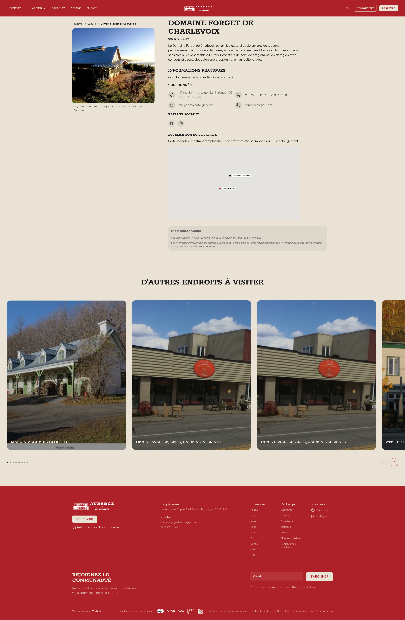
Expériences (58, 8)
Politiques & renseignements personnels (227, 611)
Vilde (253, 526)
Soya (253, 532)
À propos (76, 8)
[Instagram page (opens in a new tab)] (180, 123)
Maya (253, 515)
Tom (252, 538)
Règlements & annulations (289, 545)
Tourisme (286, 526)
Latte (253, 555)
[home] (202, 8)
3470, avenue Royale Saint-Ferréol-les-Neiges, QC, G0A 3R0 (195, 509)
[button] (17, 8)
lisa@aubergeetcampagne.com (179, 522)
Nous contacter (206, 246)
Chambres (286, 509)
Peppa (254, 509)
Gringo (254, 543)
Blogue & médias (290, 538)
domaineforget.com (258, 105)
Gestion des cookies (261, 611)
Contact (92, 8)
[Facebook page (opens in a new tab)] (171, 123)
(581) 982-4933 (169, 526)
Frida (253, 549)
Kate (253, 521)
